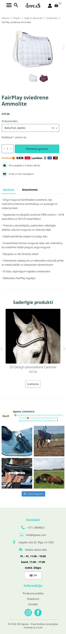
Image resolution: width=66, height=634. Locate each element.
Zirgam (17, 18)
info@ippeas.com (36, 535)
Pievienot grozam (37, 149)
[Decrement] (4, 149)
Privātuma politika (33, 593)
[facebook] (38, 612)
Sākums (6, 18)
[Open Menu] (9, 5)
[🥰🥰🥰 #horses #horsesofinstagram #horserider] (49, 473)
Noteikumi (33, 599)
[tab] (9, 190)
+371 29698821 (36, 527)
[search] (16, 5)
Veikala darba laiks (36, 549)
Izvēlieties (33, 384)
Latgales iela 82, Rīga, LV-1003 (36, 542)
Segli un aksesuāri (33, 18)
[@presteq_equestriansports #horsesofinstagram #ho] (17, 473)
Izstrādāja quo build (33, 627)
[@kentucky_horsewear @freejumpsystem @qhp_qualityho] (17, 441)
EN (35, 575)
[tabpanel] (33, 239)
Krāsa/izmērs (10, 121)
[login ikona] (50, 6)
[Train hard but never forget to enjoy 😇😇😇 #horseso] (49, 441)
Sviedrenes (52, 18)
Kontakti (33, 604)
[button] (60, 48)
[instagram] (28, 612)
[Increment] (11, 149)
